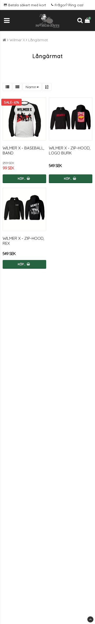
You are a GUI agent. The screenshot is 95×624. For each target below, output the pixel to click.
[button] (88, 20)
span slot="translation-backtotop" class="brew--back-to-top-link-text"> (90, 619)
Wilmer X (17, 40)
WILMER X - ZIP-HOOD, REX (23, 241)
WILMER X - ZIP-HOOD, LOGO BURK (70, 150)
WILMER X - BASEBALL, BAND (23, 150)
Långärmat (38, 40)
